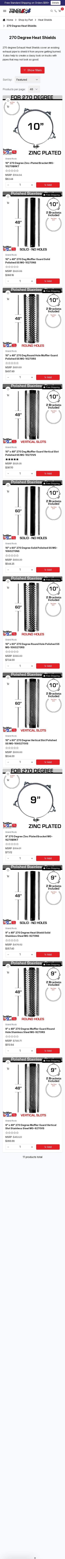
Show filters (34, 70)
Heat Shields (45, 19)
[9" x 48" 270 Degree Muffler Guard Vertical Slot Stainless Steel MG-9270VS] (32, 1087)
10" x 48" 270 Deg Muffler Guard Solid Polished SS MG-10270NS (27, 261)
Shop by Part (25, 19)
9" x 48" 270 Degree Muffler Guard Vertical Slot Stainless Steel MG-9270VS (30, 1127)
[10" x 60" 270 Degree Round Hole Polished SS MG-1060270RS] (32, 606)
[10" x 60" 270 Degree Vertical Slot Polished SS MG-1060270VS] (32, 702)
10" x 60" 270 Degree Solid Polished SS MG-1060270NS (31, 549)
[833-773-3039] (55, 11)
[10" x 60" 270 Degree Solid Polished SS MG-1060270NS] (32, 510)
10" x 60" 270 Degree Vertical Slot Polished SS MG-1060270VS (31, 742)
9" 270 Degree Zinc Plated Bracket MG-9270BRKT (28, 838)
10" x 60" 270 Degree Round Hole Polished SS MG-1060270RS (32, 646)
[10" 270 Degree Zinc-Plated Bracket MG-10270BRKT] (32, 125)
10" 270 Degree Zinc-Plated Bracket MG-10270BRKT (29, 165)
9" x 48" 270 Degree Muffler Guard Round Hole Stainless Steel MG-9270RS (30, 1030)
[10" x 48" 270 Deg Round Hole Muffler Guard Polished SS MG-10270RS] (32, 317)
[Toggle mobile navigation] (5, 11)
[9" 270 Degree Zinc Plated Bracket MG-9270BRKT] (32, 798)
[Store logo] (20, 11)
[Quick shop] (8, 106)
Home (10, 19)
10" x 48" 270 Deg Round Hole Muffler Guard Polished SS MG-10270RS (31, 357)
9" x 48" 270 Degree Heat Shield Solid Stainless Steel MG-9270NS (27, 934)
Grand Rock (11, 158)
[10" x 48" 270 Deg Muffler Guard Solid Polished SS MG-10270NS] (32, 221)
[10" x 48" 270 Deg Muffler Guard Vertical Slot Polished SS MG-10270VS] (32, 413)
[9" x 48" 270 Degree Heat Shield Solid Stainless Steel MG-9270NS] (32, 894)
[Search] (51, 11)
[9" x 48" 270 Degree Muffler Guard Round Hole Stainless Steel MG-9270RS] (32, 991)
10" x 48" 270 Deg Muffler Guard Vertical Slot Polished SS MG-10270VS (32, 453)
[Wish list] (8, 100)
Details (55, 2)
